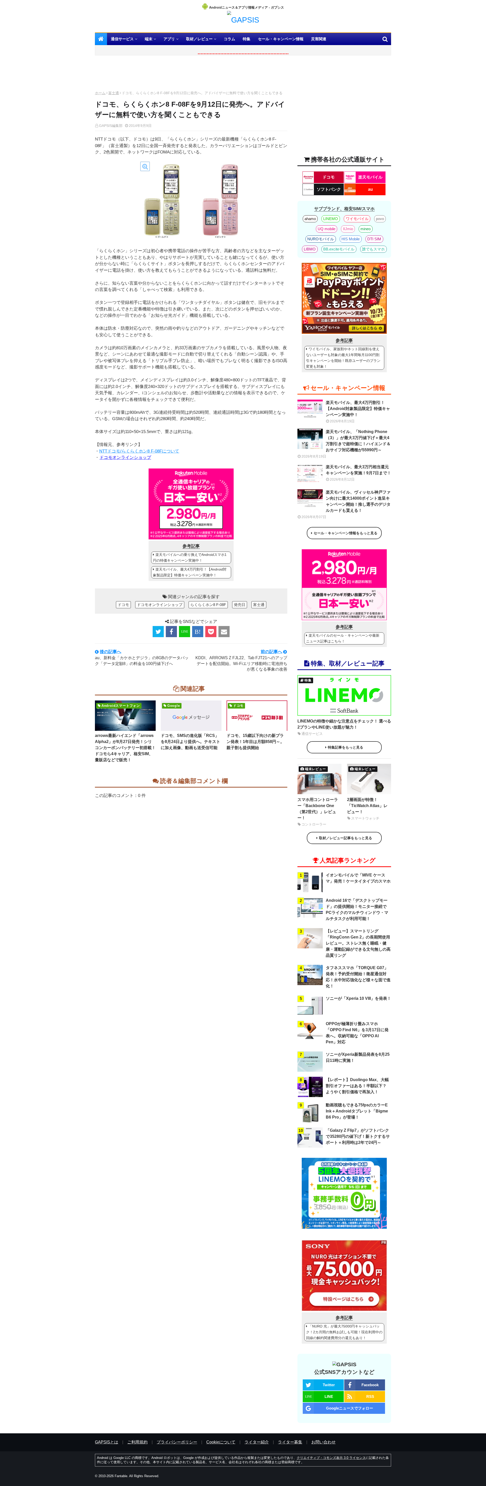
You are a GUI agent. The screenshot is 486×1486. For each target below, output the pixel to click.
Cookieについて (220, 1442)
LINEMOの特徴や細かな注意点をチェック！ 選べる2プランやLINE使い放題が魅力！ (344, 724)
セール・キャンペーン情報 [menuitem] (280, 39)
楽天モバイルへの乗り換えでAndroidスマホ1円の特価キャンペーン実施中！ (190, 557)
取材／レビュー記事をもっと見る (345, 838)
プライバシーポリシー (177, 1442)
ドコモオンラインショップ (125, 457)
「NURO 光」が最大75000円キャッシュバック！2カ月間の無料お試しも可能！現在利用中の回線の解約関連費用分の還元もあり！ (344, 1332)
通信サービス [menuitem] (122, 39)
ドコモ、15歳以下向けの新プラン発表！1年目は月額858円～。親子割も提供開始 (255, 741)
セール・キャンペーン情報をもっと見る (345, 533)
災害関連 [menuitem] (318, 39)
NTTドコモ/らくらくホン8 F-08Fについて (139, 451)
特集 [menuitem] (246, 39)
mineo (365, 229)
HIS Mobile (350, 239)
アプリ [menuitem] (169, 39)
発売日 (239, 604)
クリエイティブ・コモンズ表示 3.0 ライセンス (331, 1458)
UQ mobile (326, 229)
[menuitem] (101, 39)
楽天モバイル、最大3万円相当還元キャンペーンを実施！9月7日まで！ (358, 470)
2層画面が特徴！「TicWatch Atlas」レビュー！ (367, 805)
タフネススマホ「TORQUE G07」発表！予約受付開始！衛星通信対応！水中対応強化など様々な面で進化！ (358, 977)
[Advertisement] (191, 74)
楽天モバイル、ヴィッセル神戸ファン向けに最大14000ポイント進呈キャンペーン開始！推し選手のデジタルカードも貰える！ (358, 501)
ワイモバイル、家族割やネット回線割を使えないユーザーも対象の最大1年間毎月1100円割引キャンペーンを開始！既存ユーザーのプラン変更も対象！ (343, 357)
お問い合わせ (323, 1442)
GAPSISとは (106, 1442)
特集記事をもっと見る (345, 747)
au (370, 189)
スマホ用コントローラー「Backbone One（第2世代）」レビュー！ (317, 808)
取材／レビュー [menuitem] (199, 39)
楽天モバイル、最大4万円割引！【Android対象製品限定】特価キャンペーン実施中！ (190, 572)
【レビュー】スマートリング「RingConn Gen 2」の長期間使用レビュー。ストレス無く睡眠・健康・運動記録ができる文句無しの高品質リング (358, 943)
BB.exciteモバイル (338, 249)
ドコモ (123, 604)
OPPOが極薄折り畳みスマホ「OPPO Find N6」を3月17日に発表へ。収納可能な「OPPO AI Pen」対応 (357, 1033)
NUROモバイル (320, 239)
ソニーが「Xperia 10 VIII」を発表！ (358, 998)
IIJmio (348, 229)
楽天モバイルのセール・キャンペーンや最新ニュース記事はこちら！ (342, 638)
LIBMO (310, 249)
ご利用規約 (137, 1442)
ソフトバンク (329, 189)
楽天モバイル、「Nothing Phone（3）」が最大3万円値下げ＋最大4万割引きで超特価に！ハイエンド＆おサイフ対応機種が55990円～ (358, 440)
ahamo (310, 219)
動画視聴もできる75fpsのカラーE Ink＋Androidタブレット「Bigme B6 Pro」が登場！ (357, 1111)
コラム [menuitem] (229, 39)
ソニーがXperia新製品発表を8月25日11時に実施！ (358, 1057)
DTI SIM (374, 239)
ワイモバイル (357, 219)
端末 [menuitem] (148, 39)
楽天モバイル (370, 177)
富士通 (113, 93)
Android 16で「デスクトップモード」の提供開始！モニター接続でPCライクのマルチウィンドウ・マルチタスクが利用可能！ (357, 909)
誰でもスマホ (373, 249)
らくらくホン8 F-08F (208, 604)
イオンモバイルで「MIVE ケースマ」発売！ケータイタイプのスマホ (358, 878)
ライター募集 (290, 1442)
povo (380, 219)
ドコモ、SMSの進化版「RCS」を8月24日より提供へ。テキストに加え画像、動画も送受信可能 (190, 741)
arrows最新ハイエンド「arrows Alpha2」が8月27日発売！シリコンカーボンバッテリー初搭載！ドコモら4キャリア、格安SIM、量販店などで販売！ (125, 747)
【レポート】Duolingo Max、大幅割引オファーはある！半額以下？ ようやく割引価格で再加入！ (357, 1086)
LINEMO (330, 219)
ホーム (100, 93)
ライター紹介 (257, 1442)
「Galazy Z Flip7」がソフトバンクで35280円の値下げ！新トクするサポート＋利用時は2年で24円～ (358, 1136)
